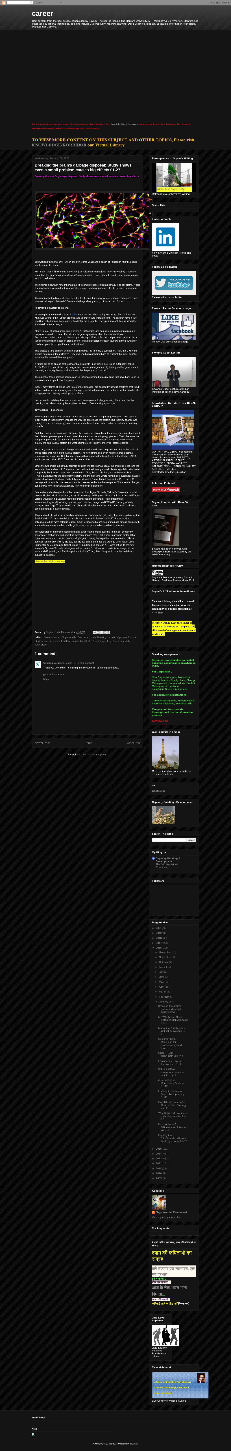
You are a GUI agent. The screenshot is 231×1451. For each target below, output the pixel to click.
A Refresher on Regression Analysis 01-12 (171, 1083)
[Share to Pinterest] (108, 632)
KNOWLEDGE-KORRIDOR (59, 145)
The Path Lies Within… (168, 864)
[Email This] (94, 632)
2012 (159, 1163)
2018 (159, 938)
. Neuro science (51, 637)
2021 (159, 928)
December (165, 952)
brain (93, 637)
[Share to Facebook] (104, 632)
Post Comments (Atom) (94, 754)
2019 (159, 932)
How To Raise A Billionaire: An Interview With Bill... (172, 1127)
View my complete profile (166, 1217)
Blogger (133, 1443)
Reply (46, 679)
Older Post (133, 743)
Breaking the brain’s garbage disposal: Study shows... (169, 1008)
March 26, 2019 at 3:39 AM (80, 663)
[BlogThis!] (98, 632)
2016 (159, 947)
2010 (159, 1173)
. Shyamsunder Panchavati (75, 637)
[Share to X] (101, 632)
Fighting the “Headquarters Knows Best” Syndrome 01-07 (172, 1138)
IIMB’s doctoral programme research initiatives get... (171, 1071)
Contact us (158, 790)
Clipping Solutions (53, 663)
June (162, 976)
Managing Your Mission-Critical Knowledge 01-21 (172, 1031)
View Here (157, 612)
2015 (159, 1148)
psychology (41, 644)
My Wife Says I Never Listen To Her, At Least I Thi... (173, 1020)
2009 (159, 1178)
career (42, 13)
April (162, 986)
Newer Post (42, 743)
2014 (159, 1153)
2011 (159, 1168)
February (164, 996)
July (161, 971)
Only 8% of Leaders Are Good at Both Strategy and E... (172, 1105)
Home (88, 743)
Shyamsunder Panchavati (171, 1212)
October (164, 962)
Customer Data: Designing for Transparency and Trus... (170, 1043)
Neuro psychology (102, 641)
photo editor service (53, 674)
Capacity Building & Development (124, 124)
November (165, 957)
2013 (159, 1158)
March (163, 991)
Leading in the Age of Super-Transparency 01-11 (171, 1094)
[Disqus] (87, 595)
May (162, 981)
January (164, 1001)
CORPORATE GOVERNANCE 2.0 (170, 1054)
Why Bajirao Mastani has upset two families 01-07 (172, 1116)
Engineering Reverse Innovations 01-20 (170, 1062)
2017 (159, 942)
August (163, 967)
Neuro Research (121, 641)
